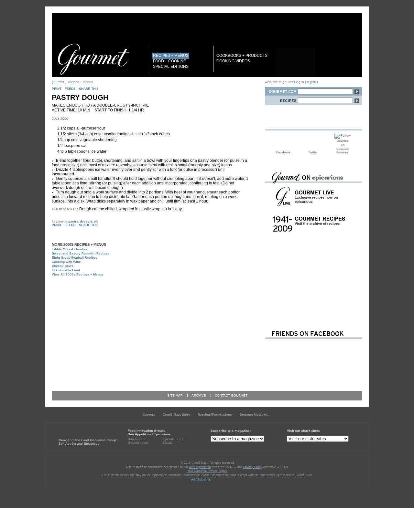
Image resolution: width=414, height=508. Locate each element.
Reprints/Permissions (215, 414)
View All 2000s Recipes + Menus (78, 274)
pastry (73, 221)
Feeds (70, 88)
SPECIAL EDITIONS (171, 66)
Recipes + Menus (80, 82)
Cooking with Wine (66, 262)
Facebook (283, 142)
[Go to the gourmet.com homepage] (93, 59)
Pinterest (342, 142)
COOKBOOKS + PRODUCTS (241, 55)
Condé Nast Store (176, 414)
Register (312, 82)
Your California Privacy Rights (207, 470)
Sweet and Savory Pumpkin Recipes (80, 253)
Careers (149, 414)
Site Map (175, 395)
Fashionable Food (66, 270)
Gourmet (58, 82)
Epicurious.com (174, 439)
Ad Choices (199, 479)
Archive (198, 395)
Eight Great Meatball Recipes (75, 257)
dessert (86, 221)
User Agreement (200, 467)
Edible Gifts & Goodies (70, 249)
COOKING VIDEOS (233, 61)
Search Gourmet (281, 90)
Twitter (313, 142)
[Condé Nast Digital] (83, 428)
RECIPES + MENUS (171, 55)
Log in (300, 82)
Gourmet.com (138, 442)
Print (56, 88)
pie (96, 221)
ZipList (167, 442)
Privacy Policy (252, 467)
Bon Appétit (136, 439)
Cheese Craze (63, 266)
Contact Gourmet (231, 395)
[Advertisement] (157, 293)
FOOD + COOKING (169, 61)
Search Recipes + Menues (281, 99)
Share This (89, 88)
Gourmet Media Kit (253, 414)
